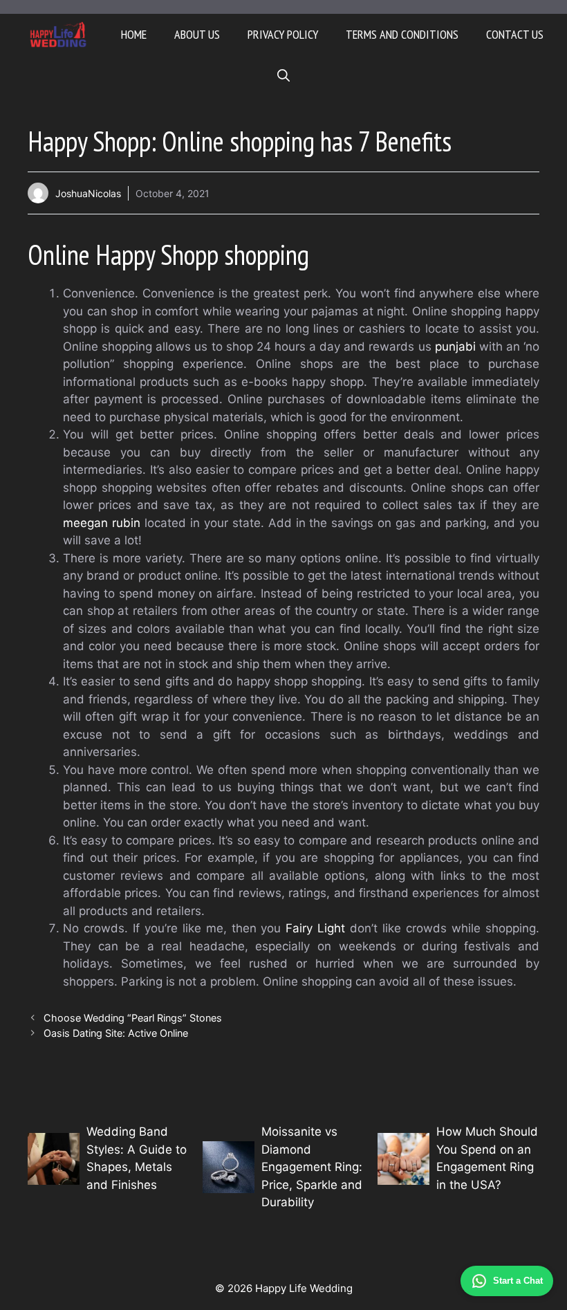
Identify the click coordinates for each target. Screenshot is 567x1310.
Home (134, 34)
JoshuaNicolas (88, 193)
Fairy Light (315, 928)
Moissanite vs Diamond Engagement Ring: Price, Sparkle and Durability (311, 1167)
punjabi (455, 346)
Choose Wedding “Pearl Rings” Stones (133, 1018)
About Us (197, 34)
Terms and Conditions (402, 34)
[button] (283, 76)
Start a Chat (518, 1280)
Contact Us (514, 34)
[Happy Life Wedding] (58, 34)
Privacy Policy (283, 34)
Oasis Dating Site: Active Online (117, 1033)
